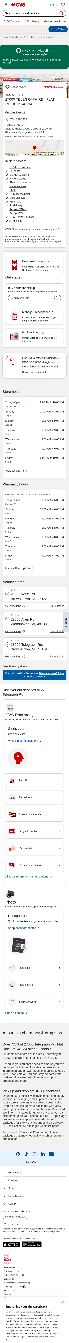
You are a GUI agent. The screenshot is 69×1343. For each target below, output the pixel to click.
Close (64, 1301)
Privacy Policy (37, 1336)
